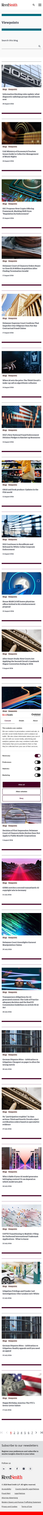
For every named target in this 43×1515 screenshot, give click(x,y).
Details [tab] (21, 721)
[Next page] (36, 1432)
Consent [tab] (8, 721)
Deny (21, 798)
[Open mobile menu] (39, 5)
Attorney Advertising (10, 1498)
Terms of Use (27, 1506)
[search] (39, 46)
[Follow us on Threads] (30, 1469)
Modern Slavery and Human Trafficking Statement (21, 1502)
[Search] (33, 5)
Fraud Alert (6, 1493)
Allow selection (21, 791)
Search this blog (10, 40)
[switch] (38, 762)
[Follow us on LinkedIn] (4, 1469)
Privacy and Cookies (9, 1506)
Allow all (21, 785)
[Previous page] (7, 1432)
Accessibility (6, 1489)
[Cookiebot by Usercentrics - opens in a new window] (31, 715)
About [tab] (35, 721)
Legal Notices (20, 1493)
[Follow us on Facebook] (17, 1469)
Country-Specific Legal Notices (27, 1489)
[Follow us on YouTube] (10, 1469)
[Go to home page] (10, 5)
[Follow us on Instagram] (24, 1469)
